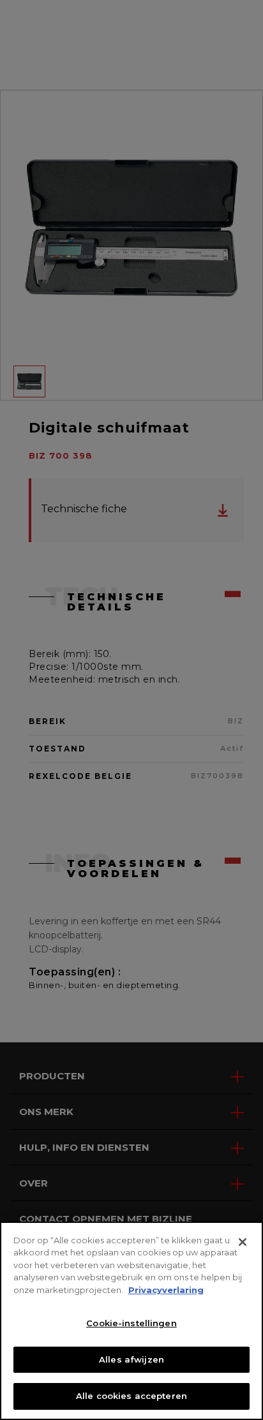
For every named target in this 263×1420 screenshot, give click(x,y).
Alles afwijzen (131, 1359)
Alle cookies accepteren (131, 1396)
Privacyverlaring (166, 1290)
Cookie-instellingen (131, 1323)
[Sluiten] (243, 1242)
